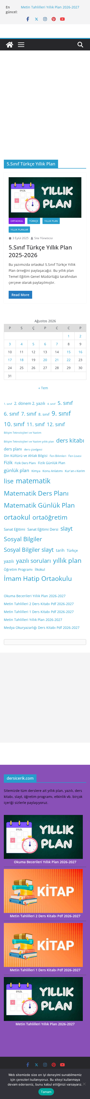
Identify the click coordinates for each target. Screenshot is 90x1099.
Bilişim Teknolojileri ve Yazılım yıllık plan (29, 441)
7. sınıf (28, 413)
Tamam (46, 1092)
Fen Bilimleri (58, 456)
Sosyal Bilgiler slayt (29, 549)
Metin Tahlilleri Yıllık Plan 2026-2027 (50, 7)
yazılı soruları (33, 561)
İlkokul (40, 569)
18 (22, 360)
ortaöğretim (49, 517)
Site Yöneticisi (43, 238)
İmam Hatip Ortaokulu (38, 578)
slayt (66, 528)
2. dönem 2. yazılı (29, 403)
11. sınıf (36, 424)
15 (69, 352)
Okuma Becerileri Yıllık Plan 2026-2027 (35, 596)
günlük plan (16, 470)
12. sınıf (56, 424)
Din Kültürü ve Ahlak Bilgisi (26, 455)
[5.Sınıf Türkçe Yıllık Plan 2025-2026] (45, 197)
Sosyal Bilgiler (23, 539)
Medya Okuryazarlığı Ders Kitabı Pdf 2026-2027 (41, 627)
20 (45, 360)
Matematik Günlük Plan (39, 505)
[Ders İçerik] (9, 44)
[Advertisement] (45, 112)
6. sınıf (11, 413)
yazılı (9, 561)
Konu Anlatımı (52, 471)
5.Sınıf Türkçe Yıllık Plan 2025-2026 (40, 251)
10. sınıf (14, 424)
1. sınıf (8, 404)
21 (57, 360)
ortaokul (17, 517)
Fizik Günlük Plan (51, 463)
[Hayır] (84, 1083)
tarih (60, 550)
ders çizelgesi (33, 449)
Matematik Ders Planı (36, 493)
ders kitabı (70, 440)
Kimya (35, 471)
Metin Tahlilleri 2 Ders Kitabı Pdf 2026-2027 (39, 603)
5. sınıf (65, 403)
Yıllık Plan (51, 221)
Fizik (8, 462)
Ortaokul (17, 221)
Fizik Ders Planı (25, 463)
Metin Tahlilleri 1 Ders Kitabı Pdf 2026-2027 (39, 611)
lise (9, 481)
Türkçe (33, 221)
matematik (33, 481)
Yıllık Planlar (19, 229)
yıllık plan (67, 560)
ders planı (13, 449)
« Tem (43, 388)
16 (80, 352)
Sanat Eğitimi (14, 529)
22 (69, 360)
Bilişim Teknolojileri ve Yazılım (22, 432)
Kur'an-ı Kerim (75, 471)
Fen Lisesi (74, 456)
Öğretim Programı (18, 569)
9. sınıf (61, 413)
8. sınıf (43, 414)
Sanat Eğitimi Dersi (42, 529)
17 (10, 360)
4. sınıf (51, 404)
